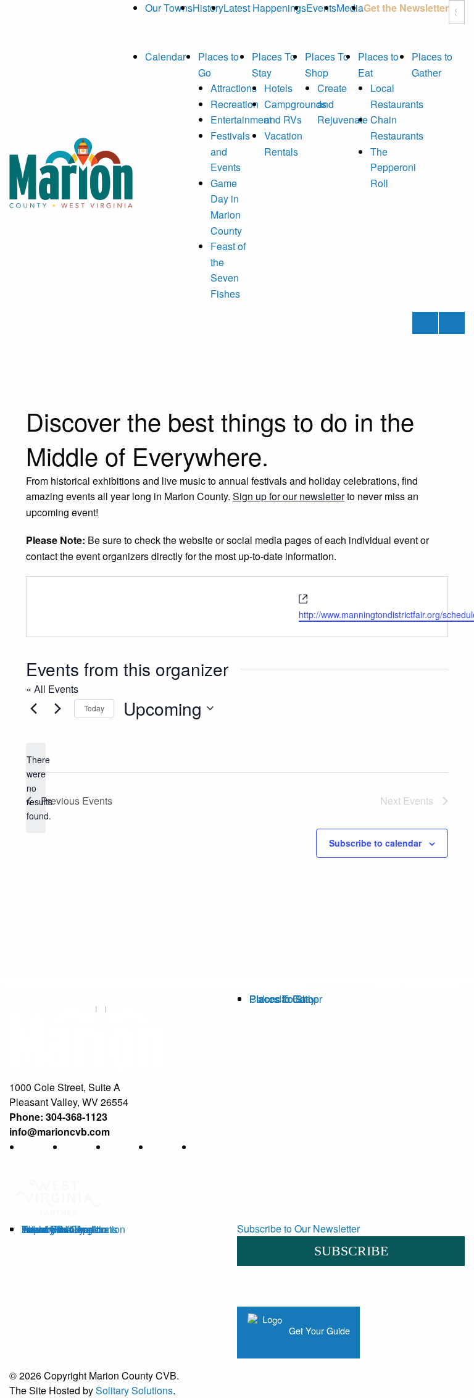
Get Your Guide (318, 1331)
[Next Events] (57, 708)
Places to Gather (285, 999)
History (208, 8)
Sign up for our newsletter (288, 496)
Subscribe (351, 1250)
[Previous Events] (33, 708)
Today (94, 708)
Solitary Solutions (134, 1390)
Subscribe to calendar (375, 843)
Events (321, 8)
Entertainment (241, 119)
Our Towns (169, 8)
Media (350, 8)
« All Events (52, 689)
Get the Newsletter (406, 8)
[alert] (36, 787)
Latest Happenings (264, 8)
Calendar (165, 56)
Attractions (233, 88)
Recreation (234, 104)
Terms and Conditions (69, 1229)
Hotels (278, 88)
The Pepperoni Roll (393, 167)
